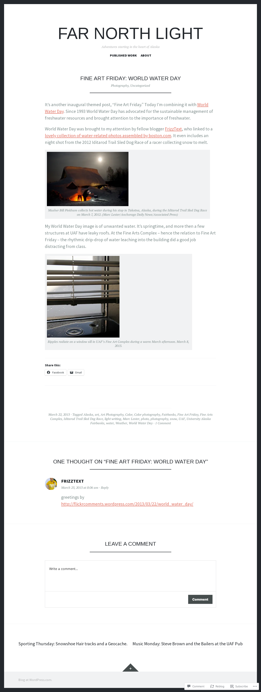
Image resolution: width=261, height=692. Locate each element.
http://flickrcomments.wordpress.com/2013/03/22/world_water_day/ (127, 504)
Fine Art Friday (187, 414)
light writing (113, 419)
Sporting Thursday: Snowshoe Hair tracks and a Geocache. (72, 643)
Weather (121, 423)
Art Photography (112, 414)
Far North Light (130, 33)
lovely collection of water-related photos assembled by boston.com (108, 135)
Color (129, 414)
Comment (200, 599)
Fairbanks (169, 414)
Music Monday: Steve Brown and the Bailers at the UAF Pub (188, 643)
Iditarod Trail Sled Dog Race (83, 419)
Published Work (123, 55)
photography (159, 419)
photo (145, 419)
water (110, 423)
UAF (182, 419)
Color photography (147, 414)
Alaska (88, 414)
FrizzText (173, 129)
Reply (104, 487)
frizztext (72, 481)
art (97, 414)
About (146, 55)
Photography (120, 85)
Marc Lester (131, 419)
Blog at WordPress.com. (35, 680)
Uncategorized (140, 85)
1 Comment (163, 423)
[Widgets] (130, 667)
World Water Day (141, 423)
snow (173, 419)
